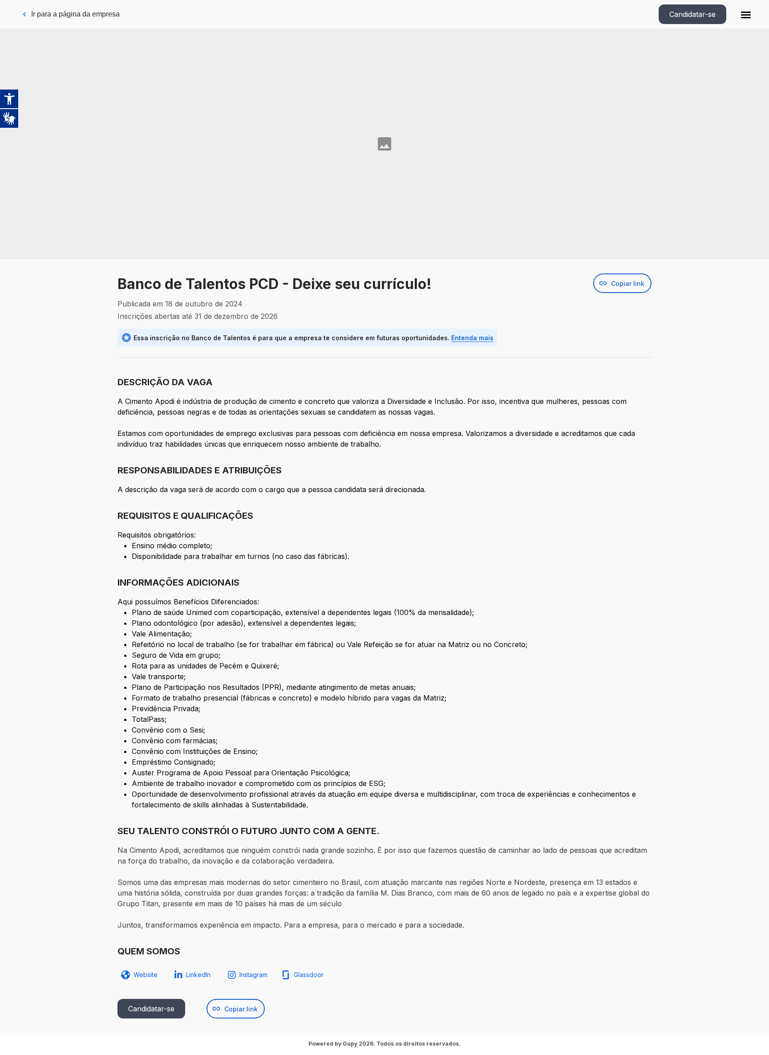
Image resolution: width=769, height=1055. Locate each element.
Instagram (253, 974)
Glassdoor (309, 974)
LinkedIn (198, 974)
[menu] (745, 14)
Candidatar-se (692, 14)
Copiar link (627, 283)
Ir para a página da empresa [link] (75, 14)
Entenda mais (472, 338)
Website (146, 974)
